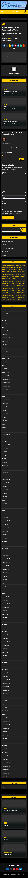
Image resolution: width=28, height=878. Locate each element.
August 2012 (5, 389)
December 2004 (6, 679)
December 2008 (6, 517)
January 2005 (5, 676)
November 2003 (6, 724)
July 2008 (4, 534)
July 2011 (4, 417)
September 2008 (6, 527)
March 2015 (5, 348)
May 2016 (4, 327)
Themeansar (14, 876)
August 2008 (5, 531)
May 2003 (4, 745)
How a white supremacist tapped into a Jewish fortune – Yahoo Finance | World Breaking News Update (13, 297)
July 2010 (4, 451)
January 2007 (5, 597)
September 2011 (6, 410)
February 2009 (5, 510)
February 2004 (5, 714)
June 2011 (4, 420)
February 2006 (5, 635)
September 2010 (6, 444)
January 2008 (5, 555)
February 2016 (5, 330)
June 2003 (4, 742)
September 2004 (6, 690)
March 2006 (5, 631)
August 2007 (5, 572)
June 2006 (4, 621)
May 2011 (4, 424)
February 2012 (5, 396)
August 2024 (5, 313)
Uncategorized (8, 852)
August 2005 (5, 652)
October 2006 (5, 607)
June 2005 (4, 659)
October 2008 (5, 524)
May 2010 (4, 458)
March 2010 (5, 465)
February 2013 (5, 372)
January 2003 (5, 759)
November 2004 (6, 683)
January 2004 (5, 717)
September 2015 (6, 337)
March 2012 (5, 393)
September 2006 (6, 610)
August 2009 (5, 489)
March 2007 (5, 590)
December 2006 (6, 600)
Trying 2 (5, 106)
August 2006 (5, 614)
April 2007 (4, 586)
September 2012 (6, 386)
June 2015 (4, 344)
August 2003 (5, 735)
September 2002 (6, 773)
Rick (9, 38)
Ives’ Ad (4, 255)
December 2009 (6, 476)
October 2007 (5, 565)
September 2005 (6, 648)
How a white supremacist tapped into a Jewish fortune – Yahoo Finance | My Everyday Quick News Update (13, 283)
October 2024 (5, 310)
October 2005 (5, 645)
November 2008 (6, 521)
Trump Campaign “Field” (10, 91)
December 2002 (6, 762)
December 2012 (6, 379)
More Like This (5, 251)
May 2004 (4, 704)
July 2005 (4, 655)
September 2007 (6, 569)
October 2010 (5, 441)
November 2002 (6, 766)
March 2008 (5, 548)
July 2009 (4, 493)
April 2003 (4, 749)
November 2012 (6, 382)
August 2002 (5, 776)
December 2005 (6, 641)
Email (3, 197)
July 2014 (4, 355)
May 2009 (4, 500)
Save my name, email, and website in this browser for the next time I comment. (12, 212)
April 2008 (4, 545)
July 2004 (4, 697)
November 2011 (5, 403)
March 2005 (5, 669)
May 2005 (4, 662)
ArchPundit (13, 12)
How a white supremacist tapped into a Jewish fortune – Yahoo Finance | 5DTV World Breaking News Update (13, 290)
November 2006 (6, 603)
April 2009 (4, 503)
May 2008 (4, 541)
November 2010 (6, 438)
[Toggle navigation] (2, 12)
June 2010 (4, 455)
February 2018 (5, 317)
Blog (4, 24)
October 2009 (5, 482)
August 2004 (5, 693)
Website (4, 203)
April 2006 (4, 628)
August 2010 (5, 448)
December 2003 (6, 721)
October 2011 (5, 406)
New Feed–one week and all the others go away (19, 57)
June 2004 (4, 700)
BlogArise (21, 874)
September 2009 (6, 486)
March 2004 (5, 711)
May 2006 (4, 624)
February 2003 (5, 755)
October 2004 (5, 686)
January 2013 (5, 375)
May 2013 (4, 365)
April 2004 (4, 707)
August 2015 (5, 341)
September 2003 (6, 731)
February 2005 (5, 673)
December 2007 (6, 559)
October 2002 (5, 769)
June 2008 (4, 538)
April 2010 (4, 462)
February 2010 (5, 469)
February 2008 (5, 552)
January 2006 (5, 638)
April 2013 (4, 368)
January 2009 (5, 514)
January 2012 (5, 400)
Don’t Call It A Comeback (10, 121)
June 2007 (4, 579)
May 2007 (4, 583)
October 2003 (5, 728)
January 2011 (5, 431)
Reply (21, 159)
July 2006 (4, 617)
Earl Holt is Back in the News (19, 271)
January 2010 (5, 472)
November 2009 (6, 479)
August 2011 (5, 413)
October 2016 (5, 324)
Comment (5, 172)
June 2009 (4, 496)
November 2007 (6, 562)
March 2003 (5, 752)
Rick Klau (4, 143)
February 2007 (5, 593)
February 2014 (5, 358)
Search (14, 225)
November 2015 (6, 334)
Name (4, 191)
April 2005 (4, 666)
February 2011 (5, 427)
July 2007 (4, 576)
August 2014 (5, 351)
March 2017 (5, 320)
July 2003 (4, 738)
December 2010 (6, 434)
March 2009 (5, 507)
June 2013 (4, 362)
